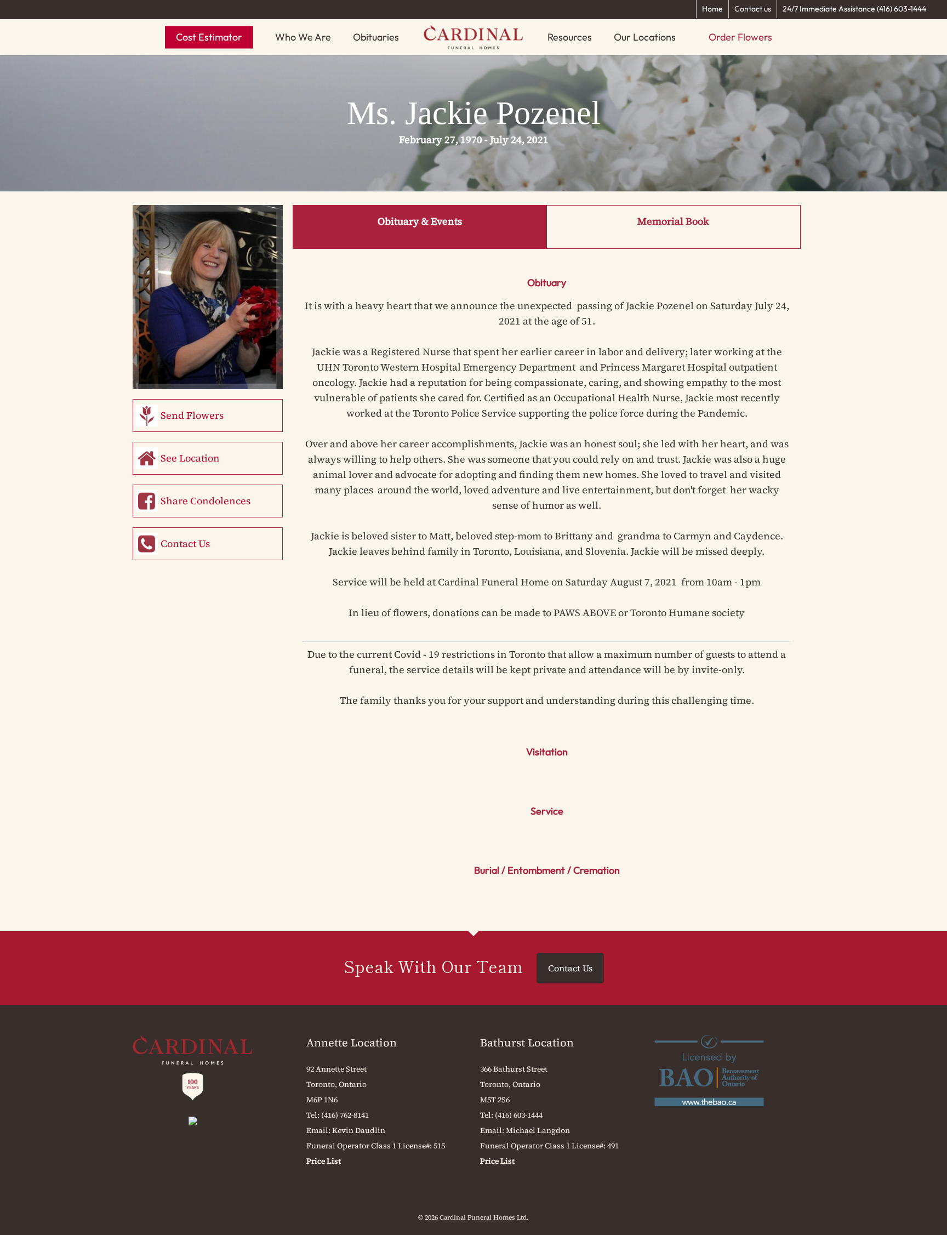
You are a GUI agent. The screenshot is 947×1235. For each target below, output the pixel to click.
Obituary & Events (420, 221)
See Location (190, 458)
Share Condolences (205, 501)
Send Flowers (192, 415)
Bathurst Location (527, 1042)
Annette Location (351, 1042)
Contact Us (185, 543)
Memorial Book (673, 221)
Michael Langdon (538, 1130)
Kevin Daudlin (358, 1130)
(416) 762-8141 (345, 1114)
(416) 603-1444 (519, 1114)
